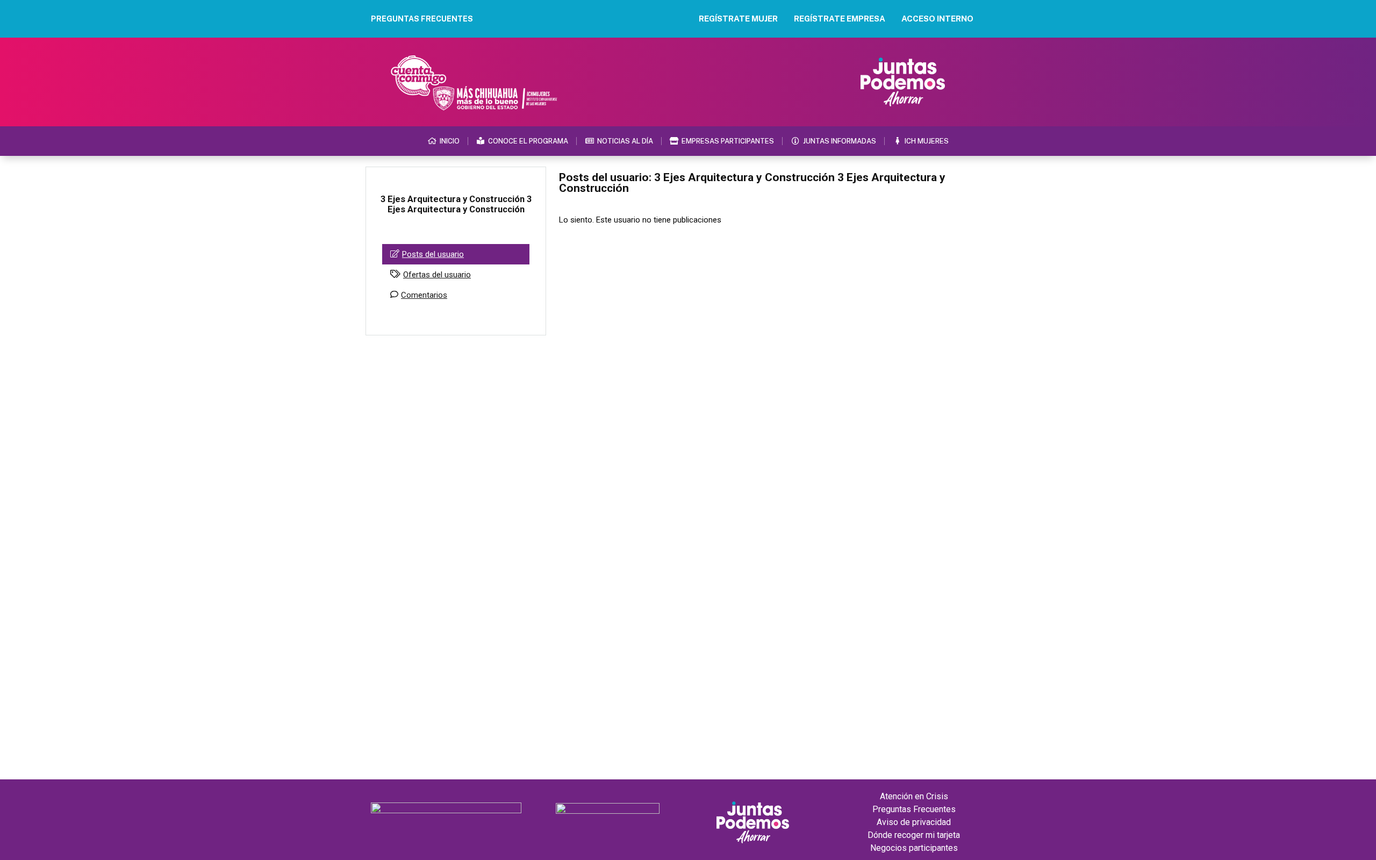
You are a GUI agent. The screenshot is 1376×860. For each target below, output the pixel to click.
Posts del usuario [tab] (433, 254)
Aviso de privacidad (914, 822)
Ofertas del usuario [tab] (437, 275)
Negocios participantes (914, 848)
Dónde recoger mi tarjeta (914, 835)
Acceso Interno (937, 18)
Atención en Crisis (914, 796)
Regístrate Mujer (738, 18)
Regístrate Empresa (839, 18)
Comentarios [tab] (424, 295)
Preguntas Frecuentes (914, 809)
